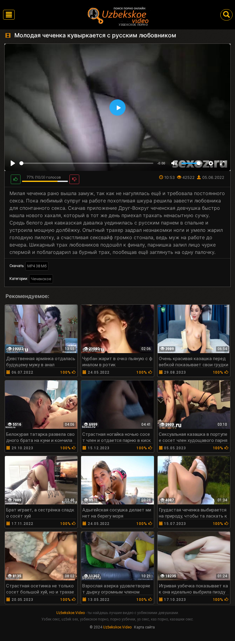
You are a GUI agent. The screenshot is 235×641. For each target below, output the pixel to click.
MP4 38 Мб (37, 266)
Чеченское (41, 279)
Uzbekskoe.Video (70, 613)
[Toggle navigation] (9, 15)
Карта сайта (144, 627)
